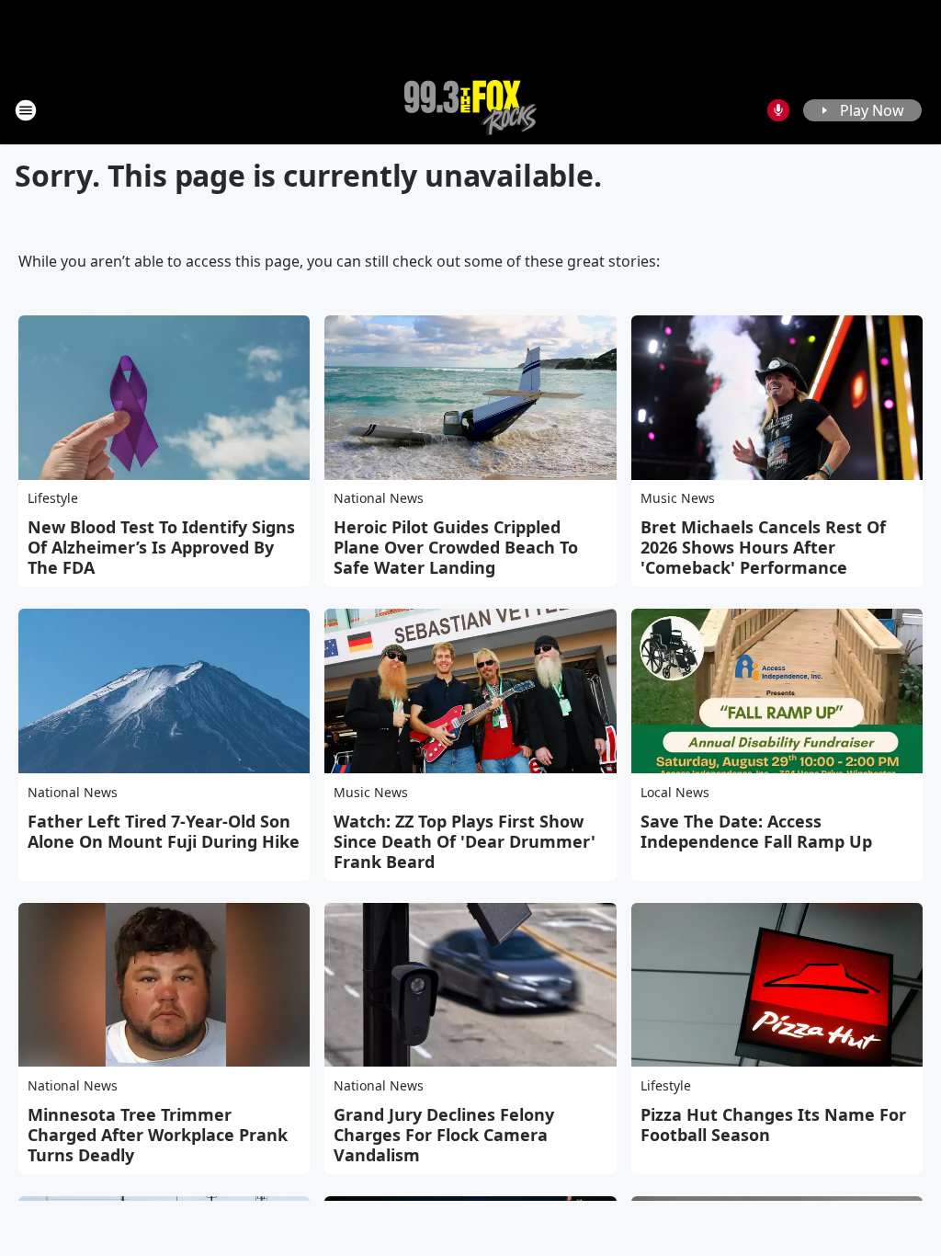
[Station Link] (470, 110)
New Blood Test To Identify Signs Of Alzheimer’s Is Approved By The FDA (161, 547)
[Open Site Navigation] (26, 110)
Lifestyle (53, 498)
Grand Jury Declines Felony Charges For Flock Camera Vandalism (444, 1134)
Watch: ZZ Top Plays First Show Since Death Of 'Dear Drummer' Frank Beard (464, 841)
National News (379, 498)
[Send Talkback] (778, 110)
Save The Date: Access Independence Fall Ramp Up (756, 831)
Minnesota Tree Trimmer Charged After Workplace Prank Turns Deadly (158, 1134)
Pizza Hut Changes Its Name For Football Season (773, 1124)
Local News (675, 792)
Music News (678, 498)
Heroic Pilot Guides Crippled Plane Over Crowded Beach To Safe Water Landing (456, 547)
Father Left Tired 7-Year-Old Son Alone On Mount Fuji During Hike (164, 831)
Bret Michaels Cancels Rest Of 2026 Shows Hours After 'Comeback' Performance (763, 547)
